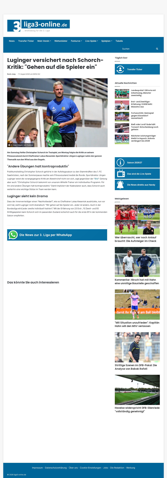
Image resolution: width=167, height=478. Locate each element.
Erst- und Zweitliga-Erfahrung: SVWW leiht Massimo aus (141, 104)
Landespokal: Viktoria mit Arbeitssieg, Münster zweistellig (143, 93)
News (12, 41)
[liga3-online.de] (38, 26)
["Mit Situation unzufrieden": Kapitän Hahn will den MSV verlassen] (137, 304)
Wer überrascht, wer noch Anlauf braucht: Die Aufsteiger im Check (135, 239)
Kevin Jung (11, 74)
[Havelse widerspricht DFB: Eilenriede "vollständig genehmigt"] (137, 390)
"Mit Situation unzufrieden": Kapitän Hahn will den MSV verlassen (137, 324)
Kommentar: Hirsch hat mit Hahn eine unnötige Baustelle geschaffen (137, 281)
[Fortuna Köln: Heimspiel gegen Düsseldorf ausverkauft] (122, 116)
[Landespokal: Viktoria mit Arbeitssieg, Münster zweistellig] (122, 94)
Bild (96, 178)
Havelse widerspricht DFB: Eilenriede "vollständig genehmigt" (137, 409)
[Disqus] (57, 423)
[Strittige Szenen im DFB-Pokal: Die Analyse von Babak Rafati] (137, 347)
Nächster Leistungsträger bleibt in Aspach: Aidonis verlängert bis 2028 (143, 138)
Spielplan (106, 41)
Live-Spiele (90, 41)
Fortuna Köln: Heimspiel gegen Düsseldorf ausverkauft (142, 115)
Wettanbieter (60, 41)
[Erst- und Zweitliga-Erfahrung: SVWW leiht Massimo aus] (122, 105)
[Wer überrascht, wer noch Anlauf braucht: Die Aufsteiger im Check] (137, 220)
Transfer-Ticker (26, 41)
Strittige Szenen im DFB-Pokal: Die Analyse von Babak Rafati (136, 367)
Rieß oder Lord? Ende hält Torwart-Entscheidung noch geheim (144, 127)
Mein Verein (43, 41)
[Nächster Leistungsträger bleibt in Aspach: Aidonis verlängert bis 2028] (122, 139)
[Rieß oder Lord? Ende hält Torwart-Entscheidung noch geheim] (122, 128)
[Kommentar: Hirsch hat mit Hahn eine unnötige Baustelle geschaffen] (137, 262)
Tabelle (119, 41)
